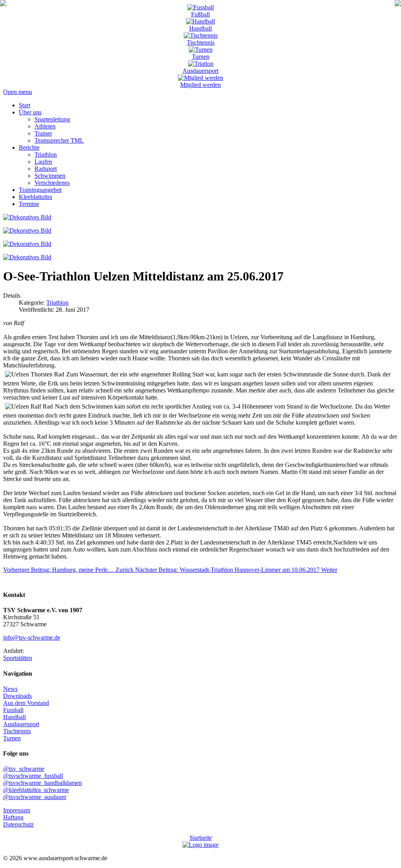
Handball (200, 28)
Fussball (13, 710)
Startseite (201, 837)
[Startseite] (3, 4)
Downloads (17, 696)
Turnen (201, 56)
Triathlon (57, 302)
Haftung (13, 817)
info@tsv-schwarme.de (31, 637)
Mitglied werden (200, 84)
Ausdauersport (200, 70)
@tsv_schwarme (23, 768)
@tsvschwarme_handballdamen (42, 782)
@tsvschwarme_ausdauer (34, 797)
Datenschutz (18, 824)
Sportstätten (17, 658)
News (10, 688)
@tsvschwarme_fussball (33, 775)
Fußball (200, 14)
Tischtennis (201, 42)
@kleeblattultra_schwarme (36, 790)
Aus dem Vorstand (26, 703)
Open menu (17, 92)
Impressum (16, 810)
